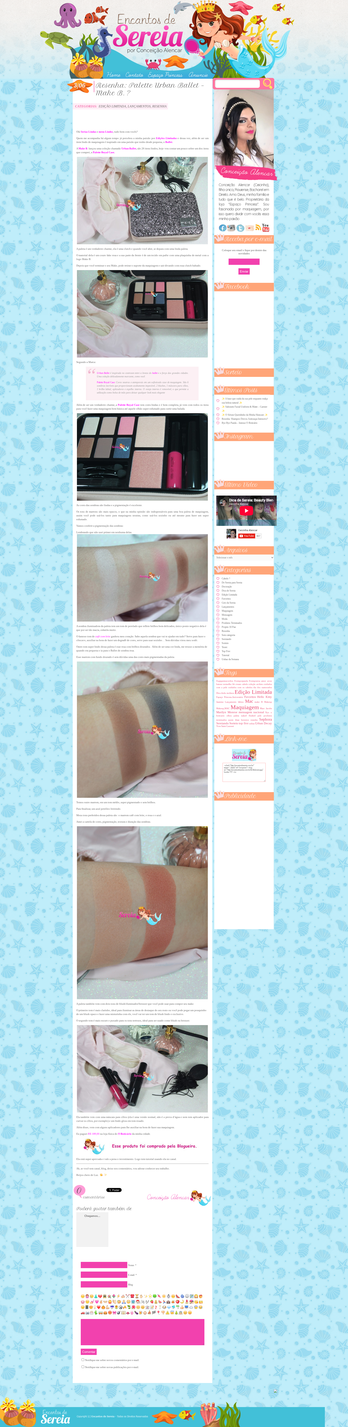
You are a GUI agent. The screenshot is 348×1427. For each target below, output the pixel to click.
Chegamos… (92, 1215)
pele (259, 716)
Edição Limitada (112, 106)
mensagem (245, 712)
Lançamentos (139, 106)
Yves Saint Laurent (225, 726)
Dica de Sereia (228, 590)
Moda (224, 619)
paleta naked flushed (245, 716)
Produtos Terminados (232, 623)
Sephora (265, 719)
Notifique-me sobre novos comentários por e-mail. (112, 1360)
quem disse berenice (238, 720)
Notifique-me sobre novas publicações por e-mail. (112, 1367)
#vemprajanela (241, 681)
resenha (254, 720)
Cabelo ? (226, 578)
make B (259, 702)
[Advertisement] (232, 863)
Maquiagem (227, 610)
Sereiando (226, 639)
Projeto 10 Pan (229, 627)
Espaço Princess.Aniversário (229, 697)
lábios (240, 702)
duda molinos (227, 693)
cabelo (245, 684)
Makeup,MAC (223, 708)
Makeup (268, 702)
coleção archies (256, 684)
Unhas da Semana (230, 659)
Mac (249, 701)
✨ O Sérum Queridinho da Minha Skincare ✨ (245, 414)
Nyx (267, 712)
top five (244, 723)
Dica (218, 693)
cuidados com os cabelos (240, 687)
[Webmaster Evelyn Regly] (275, 1391)
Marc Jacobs (266, 708)
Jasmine (220, 702)
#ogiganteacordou (224, 681)
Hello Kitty (264, 696)
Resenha (159, 106)
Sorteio (225, 643)
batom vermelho (224, 684)
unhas (252, 723)
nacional (258, 712)
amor (263, 681)
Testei (224, 647)
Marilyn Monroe (226, 712)
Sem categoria (228, 635)
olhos (229, 716)
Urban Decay (263, 723)
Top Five (226, 651)
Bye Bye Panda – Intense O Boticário (239, 422)
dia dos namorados (262, 687)
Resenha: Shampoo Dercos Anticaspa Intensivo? (245, 418)
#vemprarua (254, 681)
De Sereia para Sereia (232, 582)
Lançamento (230, 702)
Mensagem (227, 614)
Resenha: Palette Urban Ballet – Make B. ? (150, 89)
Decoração (227, 586)
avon (269, 681)
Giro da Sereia (228, 602)
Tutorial (225, 655)
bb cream (236, 684)
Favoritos (226, 598)
